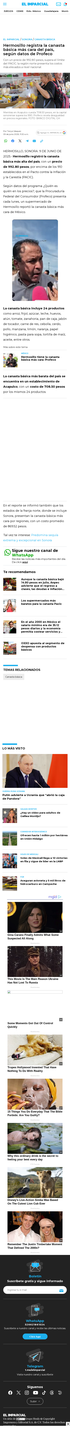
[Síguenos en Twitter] (18, 1393)
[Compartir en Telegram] (27, 141)
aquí (25, 562)
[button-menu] (4, 4)
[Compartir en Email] (34, 141)
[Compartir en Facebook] (12, 141)
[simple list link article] (35, 772)
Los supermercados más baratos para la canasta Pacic (41, 602)
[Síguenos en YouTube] (35, 1392)
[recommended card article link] (10, 360)
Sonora (27, 39)
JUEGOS (8, 11)
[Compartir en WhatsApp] (5, 141)
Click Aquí (35, 1336)
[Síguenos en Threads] (52, 1393)
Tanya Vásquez (14, 131)
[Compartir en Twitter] (20, 141)
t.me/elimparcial (35, 1370)
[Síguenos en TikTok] (44, 1393)
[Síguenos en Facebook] (10, 1393)
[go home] (35, 1415)
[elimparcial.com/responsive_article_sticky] (68, 1424)
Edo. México (34, 11)
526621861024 (35, 1324)
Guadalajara (51, 11)
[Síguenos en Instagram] (27, 1393)
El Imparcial (11, 39)
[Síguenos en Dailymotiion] (60, 1393)
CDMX (19, 11)
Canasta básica (44, 39)
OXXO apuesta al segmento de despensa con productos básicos (42, 646)
